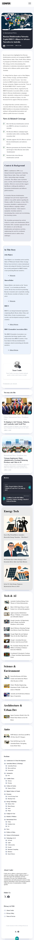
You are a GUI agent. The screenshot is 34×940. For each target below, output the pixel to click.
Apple (9, 842)
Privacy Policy (10, 913)
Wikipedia (12, 275)
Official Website (14, 324)
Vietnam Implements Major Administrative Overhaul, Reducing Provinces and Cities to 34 (16, 460)
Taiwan (10, 781)
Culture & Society (11, 786)
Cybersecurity (11, 845)
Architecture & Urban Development (16, 760)
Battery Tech (11, 804)
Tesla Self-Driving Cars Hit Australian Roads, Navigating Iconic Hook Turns (18, 743)
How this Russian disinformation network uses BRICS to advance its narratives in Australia (18, 126)
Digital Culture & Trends (13, 791)
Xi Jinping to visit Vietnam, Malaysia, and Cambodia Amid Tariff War (16, 423)
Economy (9, 794)
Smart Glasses (11, 854)
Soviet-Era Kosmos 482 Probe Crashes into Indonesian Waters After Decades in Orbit (19, 678)
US (8, 826)
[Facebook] (18, 932)
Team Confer (9, 45)
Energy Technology (12, 801)
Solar (9, 808)
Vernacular (10, 770)
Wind (9, 810)
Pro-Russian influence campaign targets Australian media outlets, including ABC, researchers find (18, 134)
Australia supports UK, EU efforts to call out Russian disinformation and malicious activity (19, 142)
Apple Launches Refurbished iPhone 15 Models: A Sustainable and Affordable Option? (19, 614)
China (6, 417)
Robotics (10, 851)
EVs (9, 775)
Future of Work (11, 788)
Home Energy (11, 806)
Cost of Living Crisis (13, 796)
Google (9, 847)
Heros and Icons (12, 768)
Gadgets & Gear (11, 813)
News (8, 829)
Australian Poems (12, 766)
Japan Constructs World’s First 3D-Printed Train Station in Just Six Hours (19, 717)
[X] (15, 932)
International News (11, 33)
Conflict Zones (10, 778)
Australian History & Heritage (15, 763)
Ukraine (10, 783)
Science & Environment (13, 835)
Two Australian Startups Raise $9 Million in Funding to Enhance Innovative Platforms (19, 647)
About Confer (10, 910)
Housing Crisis (11, 798)
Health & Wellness (11, 816)
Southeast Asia (22, 455)
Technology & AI (11, 838)
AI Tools (10, 840)
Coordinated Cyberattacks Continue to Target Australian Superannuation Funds (20, 655)
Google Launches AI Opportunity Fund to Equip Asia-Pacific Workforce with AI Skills (19, 622)
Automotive (10, 773)
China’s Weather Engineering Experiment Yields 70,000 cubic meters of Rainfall (19, 687)
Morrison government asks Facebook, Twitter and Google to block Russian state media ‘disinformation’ (19, 150)
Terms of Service (11, 916)
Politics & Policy (11, 832)
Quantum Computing (13, 849)
